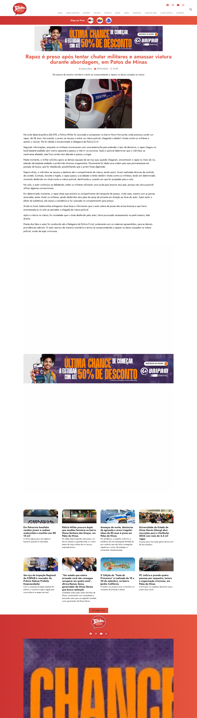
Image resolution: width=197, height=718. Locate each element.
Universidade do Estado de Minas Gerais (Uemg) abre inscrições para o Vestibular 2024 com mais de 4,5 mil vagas (154, 533)
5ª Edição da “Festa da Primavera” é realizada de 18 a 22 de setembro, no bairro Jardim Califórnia (117, 579)
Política (107, 13)
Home (59, 13)
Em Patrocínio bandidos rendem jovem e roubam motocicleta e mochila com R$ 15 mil (39, 532)
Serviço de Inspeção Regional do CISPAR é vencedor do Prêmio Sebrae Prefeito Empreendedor (39, 579)
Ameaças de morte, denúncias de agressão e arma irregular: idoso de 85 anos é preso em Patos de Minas (117, 532)
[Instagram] (173, 5)
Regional (137, 13)
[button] (190, 9)
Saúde (117, 13)
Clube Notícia (166, 13)
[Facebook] (167, 5)
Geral (126, 13)
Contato (180, 13)
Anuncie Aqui (151, 13)
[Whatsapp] (183, 5)
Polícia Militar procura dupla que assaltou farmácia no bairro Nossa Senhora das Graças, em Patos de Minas (79, 532)
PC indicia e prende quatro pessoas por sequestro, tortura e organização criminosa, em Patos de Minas (155, 579)
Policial (97, 13)
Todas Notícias (72, 13)
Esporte (86, 13)
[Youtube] (178, 5)
